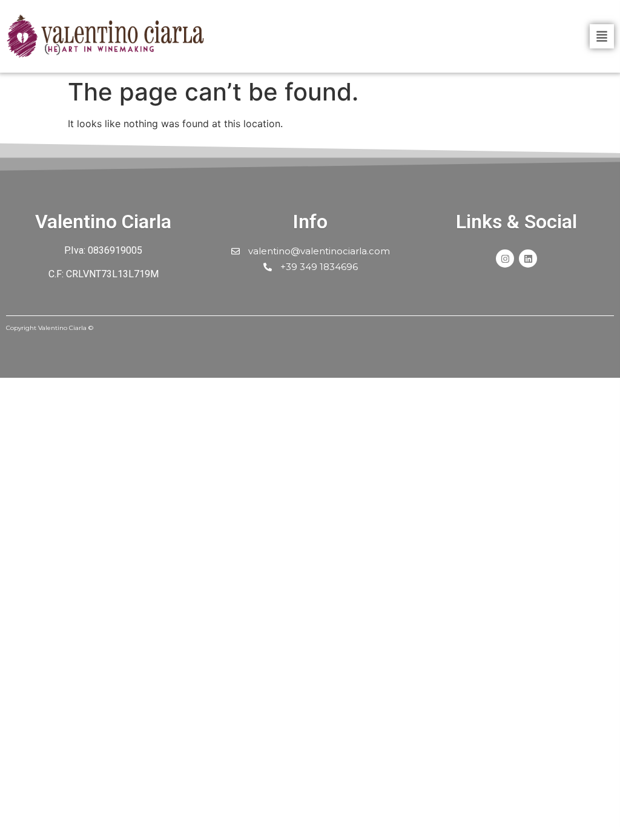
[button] (602, 36)
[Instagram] (505, 258)
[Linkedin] (528, 258)
